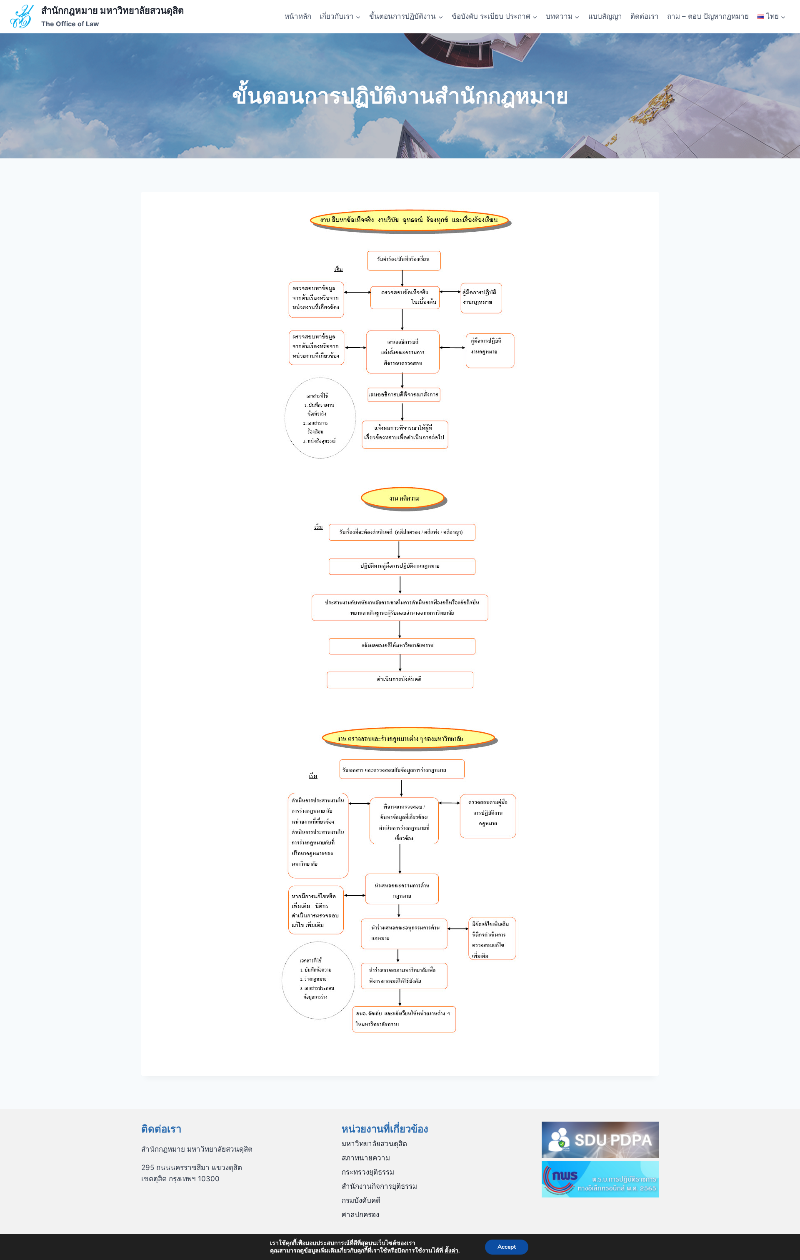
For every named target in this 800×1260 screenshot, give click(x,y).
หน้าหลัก (298, 16)
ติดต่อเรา (644, 16)
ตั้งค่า (451, 1251)
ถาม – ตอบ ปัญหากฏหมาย (708, 16)
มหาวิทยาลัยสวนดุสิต (374, 1144)
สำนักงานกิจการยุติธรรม (379, 1186)
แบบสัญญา (605, 16)
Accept (507, 1247)
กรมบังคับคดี (361, 1200)
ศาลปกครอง (360, 1214)
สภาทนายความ (366, 1158)
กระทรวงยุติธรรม (368, 1172)
